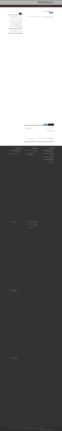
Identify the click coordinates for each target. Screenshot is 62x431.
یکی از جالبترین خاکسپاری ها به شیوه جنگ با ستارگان (30, 128)
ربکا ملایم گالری (51, 162)
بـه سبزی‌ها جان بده (14, 221)
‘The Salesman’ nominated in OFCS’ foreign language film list (47, 150)
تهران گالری (31, 227)
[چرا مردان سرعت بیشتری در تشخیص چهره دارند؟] (19, 323)
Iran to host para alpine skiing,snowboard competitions (48, 159)
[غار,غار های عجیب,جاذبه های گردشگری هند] (43, 25)
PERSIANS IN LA (45, 2)
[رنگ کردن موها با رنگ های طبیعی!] (19, 391)
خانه (53, 6)
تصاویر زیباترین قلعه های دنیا (39, 137)
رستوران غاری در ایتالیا (30, 138)
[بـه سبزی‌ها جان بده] (19, 255)
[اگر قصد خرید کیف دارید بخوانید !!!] (19, 187)
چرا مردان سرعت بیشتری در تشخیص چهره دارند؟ (13, 290)
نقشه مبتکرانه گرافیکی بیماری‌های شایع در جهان (29, 154)
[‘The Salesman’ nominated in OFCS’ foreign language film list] (21, 150)
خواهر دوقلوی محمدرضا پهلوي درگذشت (31, 221)
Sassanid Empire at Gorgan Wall (48, 156)
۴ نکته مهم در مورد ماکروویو (48, 127)
